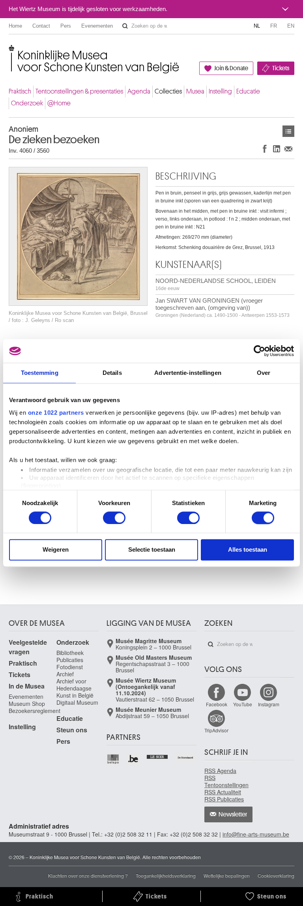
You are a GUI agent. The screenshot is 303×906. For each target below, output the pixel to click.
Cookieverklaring (276, 875)
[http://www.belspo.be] (113, 759)
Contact (41, 26)
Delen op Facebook (265, 148)
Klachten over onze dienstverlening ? (88, 875)
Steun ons (71, 729)
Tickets (280, 68)
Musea (195, 91)
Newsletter (233, 814)
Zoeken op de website (125, 26)
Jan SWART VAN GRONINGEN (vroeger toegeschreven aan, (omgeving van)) (222, 307)
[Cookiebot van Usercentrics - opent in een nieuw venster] (259, 351)
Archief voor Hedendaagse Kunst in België (75, 688)
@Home (59, 103)
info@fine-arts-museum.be (256, 834)
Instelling (220, 91)
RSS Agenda (220, 770)
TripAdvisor (216, 730)
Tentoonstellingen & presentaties (79, 91)
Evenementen (97, 26)
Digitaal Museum (77, 702)
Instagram (268, 704)
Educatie (248, 91)
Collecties (168, 91)
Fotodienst (69, 666)
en (290, 26)
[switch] (114, 517)
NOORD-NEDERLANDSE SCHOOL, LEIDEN (215, 284)
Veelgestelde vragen (28, 647)
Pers (65, 26)
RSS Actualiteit (222, 792)
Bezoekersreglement (34, 710)
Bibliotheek (70, 652)
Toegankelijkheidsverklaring (166, 875)
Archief (65, 674)
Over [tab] (263, 372)
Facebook (216, 704)
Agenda (138, 91)
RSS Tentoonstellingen (226, 781)
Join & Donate (231, 68)
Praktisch (20, 91)
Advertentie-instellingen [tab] (187, 372)
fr (273, 26)
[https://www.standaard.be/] (185, 758)
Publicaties (69, 659)
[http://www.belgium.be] (133, 759)
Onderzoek (27, 103)
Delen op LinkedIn (276, 148)
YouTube (242, 704)
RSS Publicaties (224, 799)
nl (257, 26)
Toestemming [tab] (39, 372)
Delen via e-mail (288, 148)
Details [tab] (112, 372)
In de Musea (27, 686)
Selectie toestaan (151, 550)
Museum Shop (27, 703)
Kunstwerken (288, 131)
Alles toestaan (247, 550)
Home (15, 26)
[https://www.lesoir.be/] (157, 756)
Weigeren (56, 550)
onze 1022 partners (56, 412)
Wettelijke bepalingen (227, 875)
